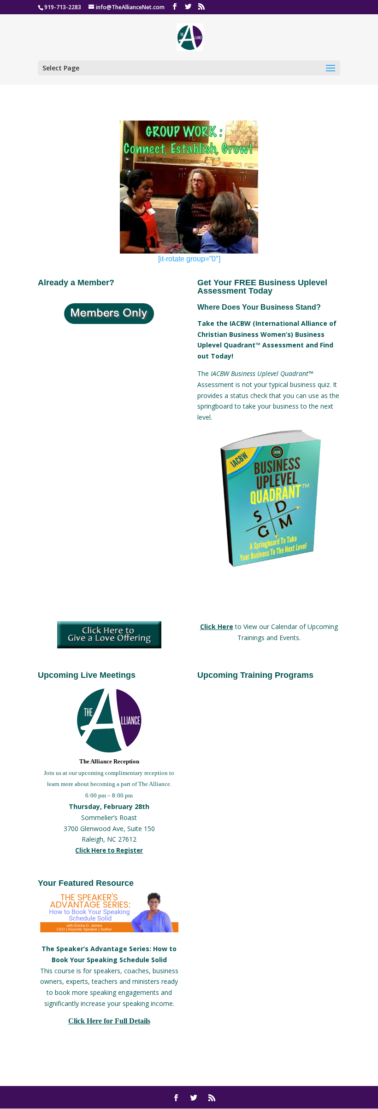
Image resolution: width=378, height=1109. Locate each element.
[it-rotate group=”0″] (189, 259)
